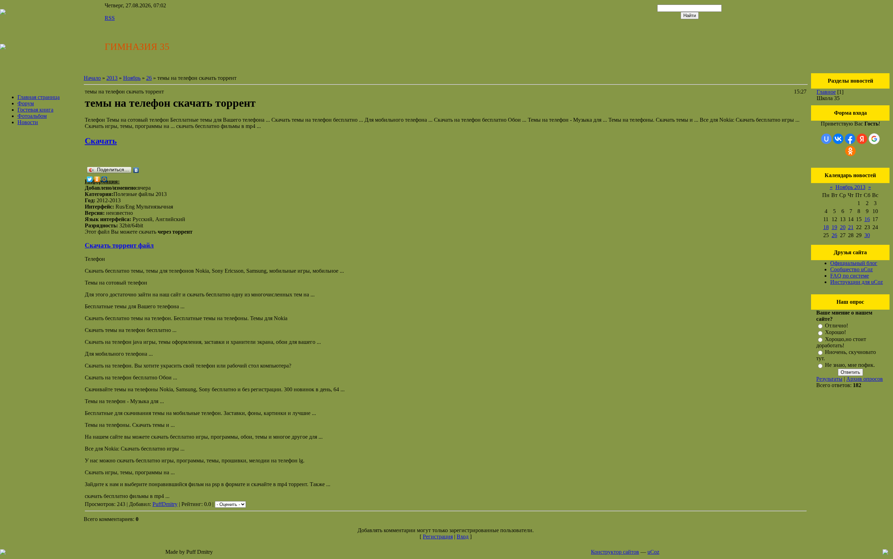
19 (834, 227)
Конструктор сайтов (615, 552)
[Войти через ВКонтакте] (838, 139)
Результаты (829, 379)
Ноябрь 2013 (850, 187)
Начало (92, 78)
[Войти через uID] (826, 139)
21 (851, 227)
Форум (25, 103)
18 (826, 227)
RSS (110, 18)
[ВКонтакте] (136, 170)
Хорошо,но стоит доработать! (841, 342)
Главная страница (38, 97)
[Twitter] (89, 179)
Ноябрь (132, 78)
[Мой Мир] (104, 179)
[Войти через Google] (874, 138)
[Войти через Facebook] (850, 139)
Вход (462, 536)
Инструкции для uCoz (856, 282)
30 (867, 235)
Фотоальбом (32, 116)
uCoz (653, 552)
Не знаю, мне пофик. (850, 365)
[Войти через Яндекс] (862, 139)
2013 (112, 78)
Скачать (101, 140)
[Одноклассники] (97, 179)
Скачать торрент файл (119, 245)
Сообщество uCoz (851, 269)
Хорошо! (835, 332)
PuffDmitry (165, 504)
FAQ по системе (849, 276)
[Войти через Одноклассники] (850, 151)
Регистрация (438, 536)
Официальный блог (853, 263)
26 (149, 78)
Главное (826, 92)
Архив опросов (864, 379)
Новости (27, 122)
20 (843, 227)
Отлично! (836, 325)
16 (867, 219)
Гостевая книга (35, 110)
